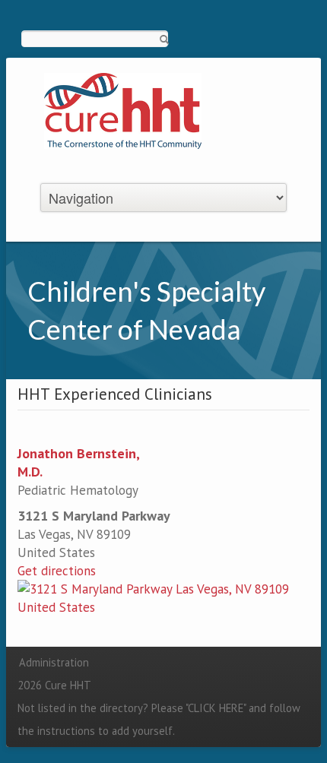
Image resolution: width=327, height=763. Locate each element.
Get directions (56, 570)
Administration (54, 662)
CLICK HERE (215, 708)
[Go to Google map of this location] (163, 596)
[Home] (123, 109)
